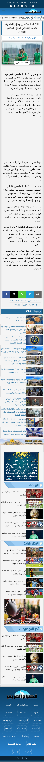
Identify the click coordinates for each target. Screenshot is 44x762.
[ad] (21, 480)
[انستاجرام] (26, 6)
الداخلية (23, 300)
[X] (14, 294)
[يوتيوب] (22, 6)
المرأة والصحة (8, 720)
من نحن (16, 751)
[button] (2, 466)
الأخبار (36, 705)
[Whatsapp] (29, 6)
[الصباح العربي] (33, 12)
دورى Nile (17, 304)
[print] (38, 294)
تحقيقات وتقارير (9, 736)
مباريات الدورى (28, 304)
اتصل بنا (28, 751)
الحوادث (35, 712)
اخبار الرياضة (14, 300)
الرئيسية (37, 17)
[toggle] (4, 12)
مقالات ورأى (21, 728)
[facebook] (6, 294)
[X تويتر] (18, 6)
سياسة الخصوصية (14, 744)
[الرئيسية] (11, 6)
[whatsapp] (22, 294)
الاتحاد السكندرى (34, 300)
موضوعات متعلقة (33, 311)
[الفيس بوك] (14, 6)
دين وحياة (37, 736)
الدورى (38, 304)
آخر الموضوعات (29, 629)
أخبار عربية (37, 720)
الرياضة (28, 17)
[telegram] (30, 294)
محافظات (24, 736)
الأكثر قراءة (31, 543)
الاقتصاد (9, 712)
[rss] (33, 6)
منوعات (8, 728)
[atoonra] (22, 442)
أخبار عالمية (23, 720)
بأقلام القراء (31, 744)
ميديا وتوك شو (22, 705)
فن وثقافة (22, 712)
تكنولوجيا (35, 728)
